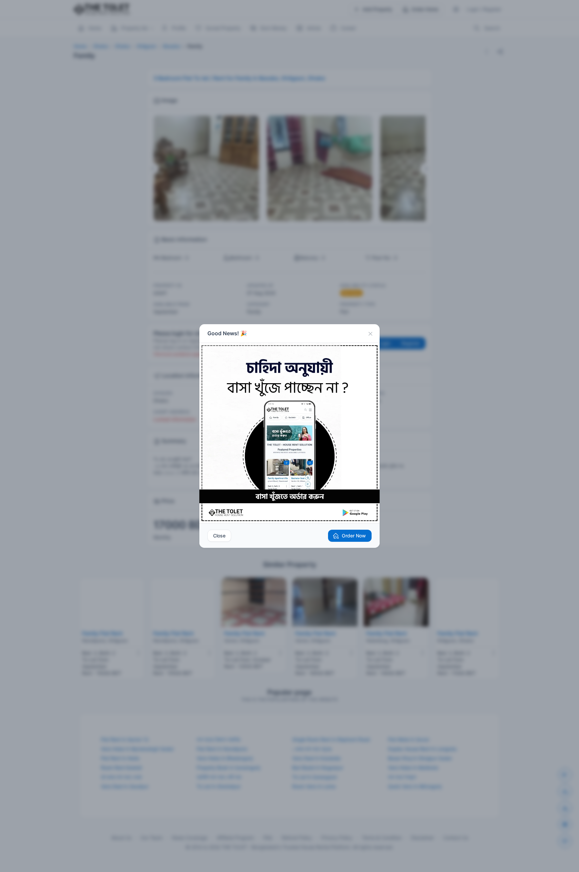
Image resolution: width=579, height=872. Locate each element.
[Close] (370, 333)
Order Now (354, 535)
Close (219, 535)
